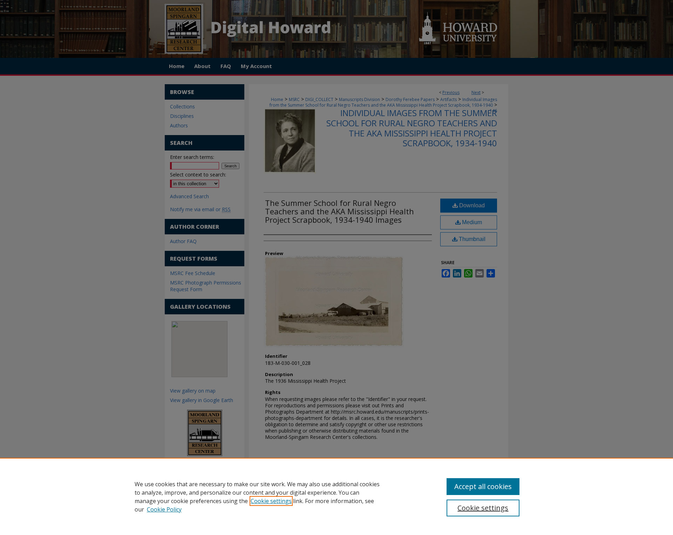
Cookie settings (271, 501)
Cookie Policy (164, 509)
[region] (336, 496)
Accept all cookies (483, 486)
